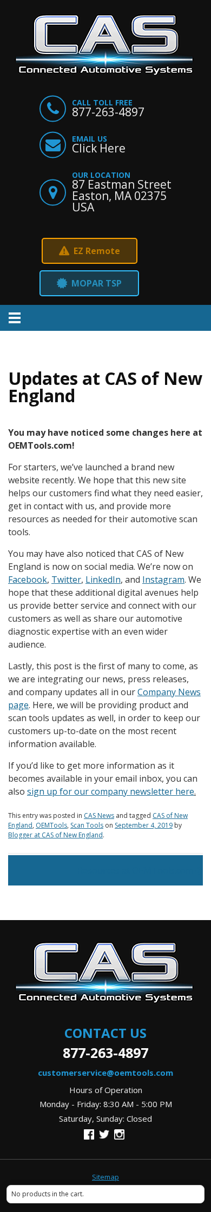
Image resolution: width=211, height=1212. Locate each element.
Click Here (99, 148)
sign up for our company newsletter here (110, 791)
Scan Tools (86, 825)
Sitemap (105, 1177)
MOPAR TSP (96, 283)
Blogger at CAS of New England (55, 835)
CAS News (99, 815)
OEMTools (51, 825)
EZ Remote (97, 251)
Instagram (163, 579)
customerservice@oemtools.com (105, 1072)
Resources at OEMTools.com (135, 870)
